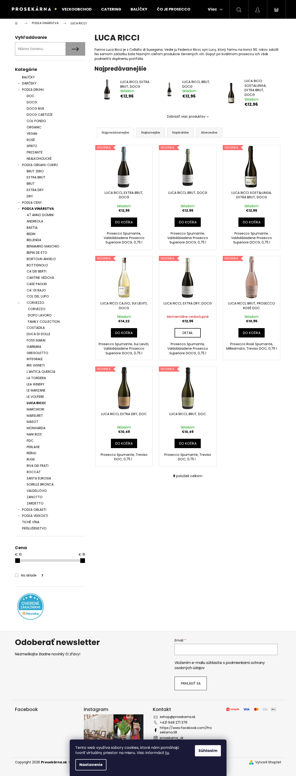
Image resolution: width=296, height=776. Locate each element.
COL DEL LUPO (38, 296)
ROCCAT (34, 472)
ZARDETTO (35, 503)
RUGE (31, 459)
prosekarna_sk (171, 738)
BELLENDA (34, 240)
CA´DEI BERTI (36, 271)
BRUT (31, 183)
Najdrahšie (180, 132)
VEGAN (32, 133)
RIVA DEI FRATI (37, 465)
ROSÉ (31, 140)
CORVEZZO (35, 302)
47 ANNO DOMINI (40, 215)
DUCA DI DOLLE (38, 334)
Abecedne (209, 132)
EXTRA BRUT (36, 177)
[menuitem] (76, 9)
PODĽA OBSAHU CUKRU (40, 165)
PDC (30, 440)
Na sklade (32, 575)
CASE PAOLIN (37, 284)
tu (167, 752)
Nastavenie (90, 764)
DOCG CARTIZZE (40, 114)
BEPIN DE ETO (37, 252)
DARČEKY (29, 83)
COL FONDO (36, 121)
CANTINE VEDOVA (40, 277)
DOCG (32, 102)
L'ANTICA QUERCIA (41, 371)
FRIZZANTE (35, 152)
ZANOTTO (35, 497)
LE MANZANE (36, 390)
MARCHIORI (35, 409)
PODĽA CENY (32, 202)
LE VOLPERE (35, 396)
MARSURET (35, 415)
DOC (30, 96)
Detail (188, 332)
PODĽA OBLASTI (34, 509)
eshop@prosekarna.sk (177, 716)
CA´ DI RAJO (36, 290)
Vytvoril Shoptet (268, 762)
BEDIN (31, 234)
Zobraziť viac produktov (186, 116)
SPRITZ (32, 146)
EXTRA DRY (35, 190)
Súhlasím (207, 750)
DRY (30, 196)
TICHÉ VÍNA (30, 522)
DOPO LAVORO (40, 315)
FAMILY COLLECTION (44, 321)
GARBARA (34, 346)
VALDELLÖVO (37, 490)
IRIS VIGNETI (36, 365)
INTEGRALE (35, 359)
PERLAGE (33, 447)
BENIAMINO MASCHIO (43, 246)
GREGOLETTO (37, 353)
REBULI (31, 453)
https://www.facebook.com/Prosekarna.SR (186, 730)
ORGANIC (34, 127)
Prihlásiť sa (191, 683)
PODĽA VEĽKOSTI (35, 515)
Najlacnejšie (150, 132)
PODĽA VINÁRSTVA (38, 208)
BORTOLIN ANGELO (41, 259)
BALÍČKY (28, 77)
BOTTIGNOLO (37, 265)
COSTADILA (36, 327)
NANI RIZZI (34, 434)
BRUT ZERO (35, 171)
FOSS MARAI (36, 340)
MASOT (32, 421)
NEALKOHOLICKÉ (39, 158)
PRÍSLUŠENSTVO (34, 528)
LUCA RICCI (36, 403)
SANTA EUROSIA (39, 478)
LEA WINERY (35, 384)
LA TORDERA (36, 378)
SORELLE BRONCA (40, 484)
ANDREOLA (35, 221)
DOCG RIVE (35, 108)
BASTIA (32, 227)
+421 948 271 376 (173, 722)
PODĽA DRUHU (33, 89)
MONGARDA (36, 428)
